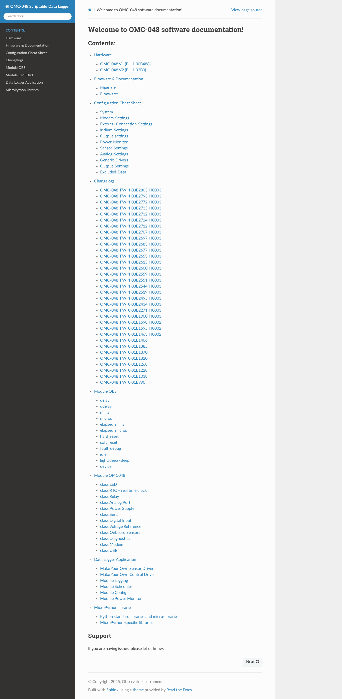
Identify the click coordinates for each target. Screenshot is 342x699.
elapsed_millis (112, 424)
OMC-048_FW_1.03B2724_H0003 (130, 220)
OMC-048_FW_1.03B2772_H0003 (130, 202)
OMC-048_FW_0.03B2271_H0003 (130, 310)
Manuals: (108, 88)
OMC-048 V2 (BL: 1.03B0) (123, 70)
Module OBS (16, 68)
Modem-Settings (114, 118)
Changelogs (14, 60)
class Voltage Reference (120, 527)
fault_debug (110, 448)
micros (106, 418)
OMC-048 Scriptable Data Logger (39, 7)
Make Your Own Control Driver (127, 575)
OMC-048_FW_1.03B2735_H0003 (130, 208)
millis (104, 412)
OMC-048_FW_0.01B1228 (123, 370)
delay (104, 400)
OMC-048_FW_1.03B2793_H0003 (130, 196)
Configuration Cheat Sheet (26, 53)
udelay (106, 406)
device (105, 466)
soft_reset (108, 442)
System (106, 112)
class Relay (109, 497)
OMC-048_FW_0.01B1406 (123, 340)
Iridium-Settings (114, 130)
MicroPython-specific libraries (126, 623)
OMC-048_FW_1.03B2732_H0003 (130, 214)
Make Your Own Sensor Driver (126, 569)
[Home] (90, 10)
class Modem (111, 545)
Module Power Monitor (121, 599)
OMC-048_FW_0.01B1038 (123, 376)
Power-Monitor (114, 142)
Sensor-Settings (114, 148)
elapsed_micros (113, 430)
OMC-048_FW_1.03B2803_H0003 (130, 190)
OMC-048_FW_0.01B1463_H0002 (130, 334)
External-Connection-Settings (126, 124)
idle (103, 454)
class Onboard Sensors (120, 533)
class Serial (109, 515)
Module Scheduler (116, 587)
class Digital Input (115, 521)
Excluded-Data (113, 172)
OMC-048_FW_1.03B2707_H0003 (130, 232)
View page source (246, 10)
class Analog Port (115, 503)
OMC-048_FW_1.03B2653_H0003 (130, 256)
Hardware (13, 38)
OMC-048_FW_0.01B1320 (123, 358)
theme (138, 690)
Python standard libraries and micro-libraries (139, 617)
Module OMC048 (19, 75)
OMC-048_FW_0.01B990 (122, 382)
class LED (108, 485)
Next (251, 662)
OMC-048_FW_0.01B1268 (123, 364)
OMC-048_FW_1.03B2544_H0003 (130, 286)
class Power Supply (117, 509)
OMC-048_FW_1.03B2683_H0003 (130, 244)
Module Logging (114, 581)
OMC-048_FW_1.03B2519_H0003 (130, 292)
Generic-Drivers (114, 160)
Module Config (113, 593)
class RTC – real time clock (123, 491)
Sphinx (112, 690)
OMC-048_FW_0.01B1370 (123, 352)
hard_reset (109, 436)
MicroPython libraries (22, 90)
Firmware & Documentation (27, 45)
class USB (108, 551)
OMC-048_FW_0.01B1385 (123, 346)
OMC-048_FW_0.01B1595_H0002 (130, 328)
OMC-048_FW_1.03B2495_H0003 (130, 298)
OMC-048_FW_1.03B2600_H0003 (130, 268)
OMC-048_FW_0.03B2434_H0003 (130, 304)
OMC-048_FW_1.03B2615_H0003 (130, 262)
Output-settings (114, 136)
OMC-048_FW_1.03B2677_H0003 (130, 250)
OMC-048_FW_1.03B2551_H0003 (130, 280)
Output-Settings (114, 166)
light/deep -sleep (114, 460)
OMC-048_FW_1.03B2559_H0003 (130, 274)
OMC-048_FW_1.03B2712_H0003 (130, 226)
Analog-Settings (114, 154)
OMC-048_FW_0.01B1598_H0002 (130, 322)
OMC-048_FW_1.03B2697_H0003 (130, 238)
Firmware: (109, 94)
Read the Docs (179, 690)
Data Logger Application (24, 82)
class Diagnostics (115, 539)
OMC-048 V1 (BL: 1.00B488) (125, 64)
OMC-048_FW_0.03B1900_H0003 (130, 316)
